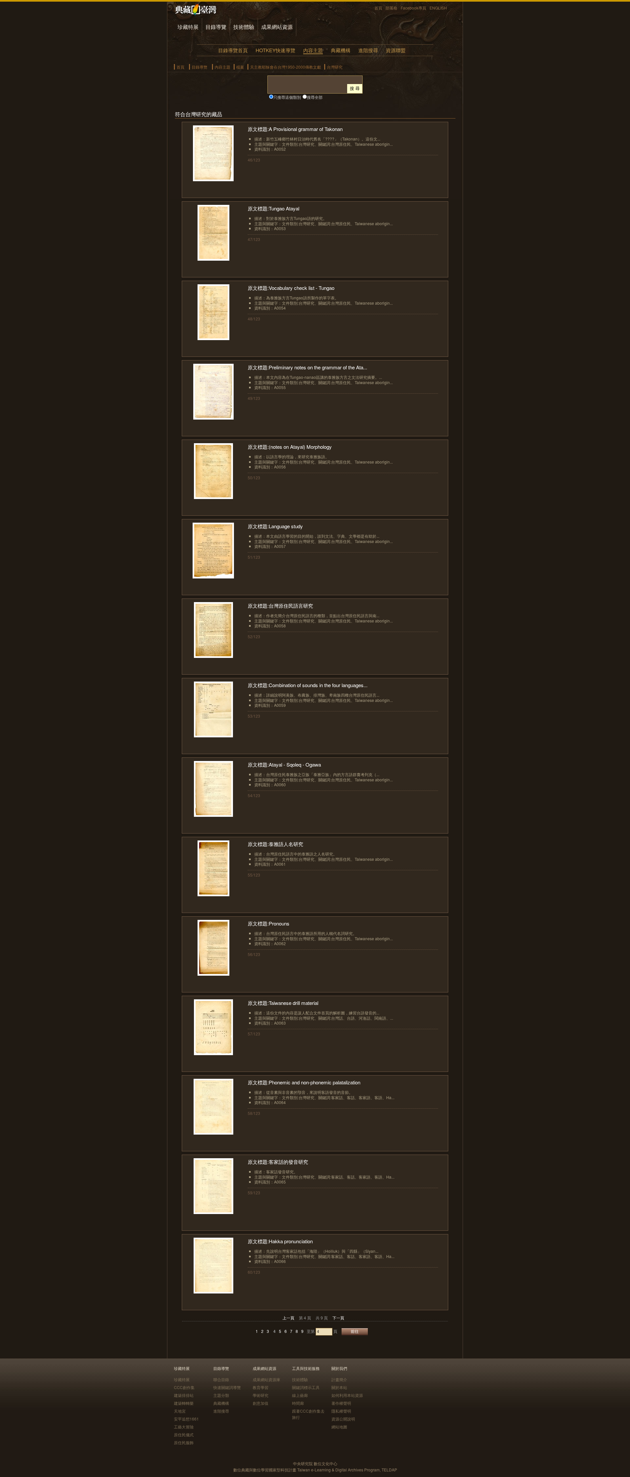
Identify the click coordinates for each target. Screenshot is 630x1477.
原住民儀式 (184, 1434)
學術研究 (260, 1395)
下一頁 (338, 1317)
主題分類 (221, 1395)
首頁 (378, 8)
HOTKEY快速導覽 (275, 50)
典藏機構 (340, 50)
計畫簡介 (339, 1379)
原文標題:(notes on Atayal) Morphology (290, 446)
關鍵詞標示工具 (306, 1387)
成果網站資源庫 (266, 1379)
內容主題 (313, 50)
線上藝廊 (300, 1395)
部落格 (391, 8)
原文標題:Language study (275, 526)
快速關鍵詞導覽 (227, 1387)
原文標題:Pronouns (268, 923)
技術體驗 (243, 27)
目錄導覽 (215, 27)
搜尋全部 (315, 97)
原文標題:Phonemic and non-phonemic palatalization (304, 1082)
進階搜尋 (368, 50)
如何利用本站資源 (347, 1395)
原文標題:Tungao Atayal (273, 208)
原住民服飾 (184, 1442)
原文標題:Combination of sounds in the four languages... (308, 685)
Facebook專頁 (413, 8)
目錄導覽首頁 (233, 50)
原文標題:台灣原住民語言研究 (280, 605)
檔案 (240, 67)
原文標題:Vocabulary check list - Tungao (291, 287)
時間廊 (298, 1403)
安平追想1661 (186, 1419)
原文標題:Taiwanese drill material (283, 1002)
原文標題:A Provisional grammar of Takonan (295, 128)
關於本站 (339, 1387)
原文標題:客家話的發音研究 (278, 1161)
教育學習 (260, 1387)
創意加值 (260, 1403)
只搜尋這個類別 (287, 97)
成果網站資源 (277, 27)
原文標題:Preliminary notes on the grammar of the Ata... (307, 367)
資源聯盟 (396, 50)
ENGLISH (438, 8)
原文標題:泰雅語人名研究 (275, 843)
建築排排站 (184, 1395)
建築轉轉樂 (184, 1403)
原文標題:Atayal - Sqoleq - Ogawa (284, 764)
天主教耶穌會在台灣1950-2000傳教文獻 (285, 67)
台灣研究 (335, 67)
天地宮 (180, 1411)
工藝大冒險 (184, 1426)
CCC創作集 (184, 1387)
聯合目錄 (221, 1379)
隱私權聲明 (341, 1411)
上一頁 (288, 1317)
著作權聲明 (341, 1403)
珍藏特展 (188, 27)
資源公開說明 (343, 1419)
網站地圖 (339, 1426)
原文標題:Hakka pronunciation (280, 1241)
